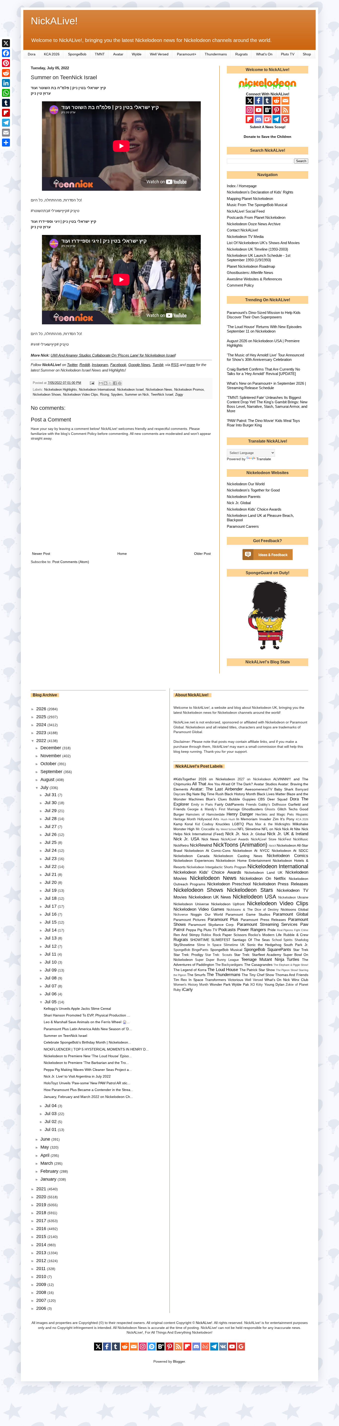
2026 (41, 708)
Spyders (117, 394)
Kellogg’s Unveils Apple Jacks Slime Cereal (77, 1009)
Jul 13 (51, 938)
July (45, 787)
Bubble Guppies (242, 799)
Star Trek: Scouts (218, 955)
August (48, 779)
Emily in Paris (202, 804)
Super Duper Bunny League (217, 960)
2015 (41, 1236)
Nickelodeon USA (254, 897)
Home (122, 554)
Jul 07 (51, 985)
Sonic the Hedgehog (264, 945)
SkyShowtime (184, 945)
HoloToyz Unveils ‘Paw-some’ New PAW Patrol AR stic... (87, 1083)
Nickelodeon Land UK (263, 872)
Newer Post (41, 554)
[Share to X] (110, 383)
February (50, 1171)
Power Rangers (251, 929)
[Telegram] (6, 123)
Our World (214, 914)
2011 (41, 1268)
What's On (264, 54)
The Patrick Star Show (257, 970)
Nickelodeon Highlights (60, 389)
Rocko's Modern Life (265, 935)
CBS (261, 799)
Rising (104, 394)
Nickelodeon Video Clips (80, 394)
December (51, 747)
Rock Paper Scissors (230, 935)
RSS (175, 365)
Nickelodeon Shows (47, 394)
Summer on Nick (137, 394)
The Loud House (222, 969)
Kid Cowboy (204, 824)
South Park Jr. (296, 945)
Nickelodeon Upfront (227, 904)
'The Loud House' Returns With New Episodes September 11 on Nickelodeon (264, 329)
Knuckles (223, 824)
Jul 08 (51, 978)
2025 (41, 716)
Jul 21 (51, 874)
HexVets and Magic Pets (274, 814)
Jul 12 (51, 946)
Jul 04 (51, 1105)
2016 (41, 1228)
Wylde (136, 54)
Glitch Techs (287, 809)
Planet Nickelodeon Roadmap (251, 266)
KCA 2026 (52, 54)
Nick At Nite (291, 829)
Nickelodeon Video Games (199, 909)
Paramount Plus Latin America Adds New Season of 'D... (88, 1029)
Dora (31, 54)
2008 (41, 1292)
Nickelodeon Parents (244, 496)
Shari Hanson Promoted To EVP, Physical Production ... (87, 1015)
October (49, 763)
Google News (139, 365)
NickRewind (201, 845)
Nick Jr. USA (186, 839)
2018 (41, 1212)
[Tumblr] (6, 103)
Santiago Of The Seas (251, 940)
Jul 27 (51, 826)
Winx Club (300, 980)
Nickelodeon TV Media (245, 236)
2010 (41, 1276)
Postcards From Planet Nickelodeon (256, 217)
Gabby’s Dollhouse (272, 804)
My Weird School (226, 829)
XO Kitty (256, 984)
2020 (41, 1196)
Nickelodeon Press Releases (280, 884)
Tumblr (157, 365)
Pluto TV (287, 54)
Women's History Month (190, 984)
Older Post (202, 554)
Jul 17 (51, 906)
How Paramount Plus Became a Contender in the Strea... (88, 1090)
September (52, 771)
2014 (41, 1244)
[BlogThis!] (105, 383)
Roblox (206, 935)
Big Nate (193, 794)
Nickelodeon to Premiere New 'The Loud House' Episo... (88, 1056)
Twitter (72, 365)
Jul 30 (51, 802)
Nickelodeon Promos (189, 389)
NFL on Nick (271, 829)
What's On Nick (277, 980)
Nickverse (180, 914)
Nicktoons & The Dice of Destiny (253, 909)
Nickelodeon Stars (250, 890)
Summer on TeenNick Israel (65, 1036)
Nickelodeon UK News (210, 897)
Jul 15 (51, 922)
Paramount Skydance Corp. (211, 925)
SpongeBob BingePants (190, 950)
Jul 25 (51, 842)
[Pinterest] (6, 63)
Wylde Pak (240, 984)
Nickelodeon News (159, 389)
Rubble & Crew (295, 935)
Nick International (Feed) (204, 834)
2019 (41, 1204)
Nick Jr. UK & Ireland (287, 833)
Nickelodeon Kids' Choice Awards (254, 509)
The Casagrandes (258, 965)
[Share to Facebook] (114, 383)
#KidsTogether (184, 779)
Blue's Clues (216, 799)
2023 (41, 732)
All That (199, 784)
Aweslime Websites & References (254, 279)
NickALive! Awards (235, 839)
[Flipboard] (6, 113)
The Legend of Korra (189, 970)
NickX (272, 845)
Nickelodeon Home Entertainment (243, 861)
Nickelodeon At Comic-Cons (207, 851)
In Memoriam (247, 819)
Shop (307, 54)
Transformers (215, 980)
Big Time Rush (212, 794)
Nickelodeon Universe (191, 904)
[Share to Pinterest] (119, 383)
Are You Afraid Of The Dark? (230, 784)
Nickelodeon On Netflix (263, 878)
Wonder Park (220, 984)
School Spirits (282, 940)
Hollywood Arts (208, 819)
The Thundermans (223, 974)
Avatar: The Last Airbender (216, 789)
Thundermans (216, 54)
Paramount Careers (243, 526)
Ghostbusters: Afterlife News (250, 272)
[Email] (6, 133)
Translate (263, 459)
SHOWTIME (199, 940)
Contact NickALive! (242, 230)
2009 (41, 1284)
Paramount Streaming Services (267, 924)
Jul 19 (51, 890)
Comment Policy (240, 285)
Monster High (184, 829)
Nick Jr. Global (239, 503)
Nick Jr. (232, 833)
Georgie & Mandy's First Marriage (213, 809)
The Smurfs (196, 975)
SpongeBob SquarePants (267, 949)
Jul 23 (51, 858)
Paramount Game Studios (248, 914)
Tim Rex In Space (188, 980)
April (45, 1155)
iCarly (187, 989)
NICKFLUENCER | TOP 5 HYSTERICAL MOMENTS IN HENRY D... (96, 1049)
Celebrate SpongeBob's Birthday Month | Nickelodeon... (87, 1042)
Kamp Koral (183, 824)
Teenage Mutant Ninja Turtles (270, 959)
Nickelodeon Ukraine (293, 897)
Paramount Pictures (189, 920)
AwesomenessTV (258, 789)
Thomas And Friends (291, 975)
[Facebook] (6, 53)
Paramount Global (290, 914)
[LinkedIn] (6, 83)
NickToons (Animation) (240, 845)
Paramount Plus (223, 919)
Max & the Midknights (272, 824)
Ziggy (179, 394)
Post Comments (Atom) (70, 562)
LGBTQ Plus (242, 824)
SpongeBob (77, 54)
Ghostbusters (252, 809)
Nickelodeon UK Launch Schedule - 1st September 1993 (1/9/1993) (258, 257)
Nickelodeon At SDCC (290, 851)
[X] (6, 43)
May (45, 1147)
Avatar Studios (265, 784)
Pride (272, 930)
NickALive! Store (263, 839)
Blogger (179, 1361)
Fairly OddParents (229, 804)
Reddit (84, 365)
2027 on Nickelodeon (254, 779)
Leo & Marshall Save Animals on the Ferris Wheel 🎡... (87, 1022)
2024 (41, 724)
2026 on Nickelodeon (217, 779)
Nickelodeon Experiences (193, 861)
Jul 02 (51, 1121)
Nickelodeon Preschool (229, 884)
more (191, 365)
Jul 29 (51, 810)
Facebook (118, 365)
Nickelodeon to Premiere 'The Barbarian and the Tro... (86, 1063)
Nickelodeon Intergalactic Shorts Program (216, 867)
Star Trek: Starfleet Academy (257, 955)
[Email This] (100, 383)
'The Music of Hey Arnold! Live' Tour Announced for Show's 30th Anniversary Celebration (265, 357)
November (51, 755)
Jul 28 (51, 818)
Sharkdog (301, 940)
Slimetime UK (234, 945)
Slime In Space (209, 945)
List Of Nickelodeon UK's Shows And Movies (263, 243)
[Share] (6, 143)
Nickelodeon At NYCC (251, 851)
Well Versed (159, 54)
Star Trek (300, 950)
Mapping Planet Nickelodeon (250, 198)
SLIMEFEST (221, 940)
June (45, 1139)
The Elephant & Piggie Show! (290, 964)
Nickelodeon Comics (287, 855)
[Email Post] (91, 383)
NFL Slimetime (249, 829)
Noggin (196, 914)
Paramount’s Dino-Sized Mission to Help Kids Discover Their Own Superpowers (264, 314)
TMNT (100, 54)
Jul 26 (51, 834)
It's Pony (287, 819)
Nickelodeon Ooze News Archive (253, 224)
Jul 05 (51, 1001)
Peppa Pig (194, 930)
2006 (41, 1308)
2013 (41, 1252)
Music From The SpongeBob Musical (257, 205)
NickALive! (54, 20)
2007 (41, 1300)
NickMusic (300, 839)
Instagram (100, 365)
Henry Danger (240, 814)
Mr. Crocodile (205, 829)
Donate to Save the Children (267, 137)
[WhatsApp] (6, 93)
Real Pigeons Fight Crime (292, 930)
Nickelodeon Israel (130, 389)
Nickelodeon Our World (246, 484)
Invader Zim (269, 819)
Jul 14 (51, 930)
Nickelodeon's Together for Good (253, 490)
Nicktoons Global (294, 909)
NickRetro (181, 845)
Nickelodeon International (97, 389)
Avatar (118, 54)
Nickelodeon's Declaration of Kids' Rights (260, 192)
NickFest (284, 839)
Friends (251, 804)
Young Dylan (274, 984)
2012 (41, 1260)
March (47, 1163)
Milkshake (300, 824)
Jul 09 (51, 970)
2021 (41, 1188)
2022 (41, 740)
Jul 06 (51, 993)
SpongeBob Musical (226, 950)
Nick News (210, 839)
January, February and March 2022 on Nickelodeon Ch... (88, 1097)
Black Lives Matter (271, 794)
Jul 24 (51, 850)
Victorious (235, 980)
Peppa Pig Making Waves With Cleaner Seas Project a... (88, 1070)
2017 (41, 1220)
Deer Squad (277, 799)
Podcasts (227, 929)
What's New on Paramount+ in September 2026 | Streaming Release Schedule (266, 385)
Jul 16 (51, 914)
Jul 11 (51, 954)
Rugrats (241, 54)
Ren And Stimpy (186, 935)
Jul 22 (51, 866)
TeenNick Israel (162, 394)
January (49, 1179)
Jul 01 (51, 1129)
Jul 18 (51, 898)
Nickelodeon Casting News (238, 856)
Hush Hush (228, 819)
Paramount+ (186, 54)
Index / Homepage (242, 186)
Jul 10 (51, 962)
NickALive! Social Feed (246, 211)
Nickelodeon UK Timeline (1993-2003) (257, 249)
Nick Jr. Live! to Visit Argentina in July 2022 (77, 1076)
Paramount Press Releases (263, 920)
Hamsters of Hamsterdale (205, 814)
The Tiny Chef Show (258, 975)
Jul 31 (51, 794)
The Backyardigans (229, 965)
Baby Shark (283, 789)
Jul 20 (51, 882)
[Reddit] (6, 73)
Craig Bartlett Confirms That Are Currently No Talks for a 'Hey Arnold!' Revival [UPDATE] (263, 371)
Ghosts (270, 809)
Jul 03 (51, 1113)
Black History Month (240, 794)
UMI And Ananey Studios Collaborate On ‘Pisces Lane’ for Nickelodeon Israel (113, 355)
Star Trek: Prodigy (188, 955)
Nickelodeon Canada (191, 856)
